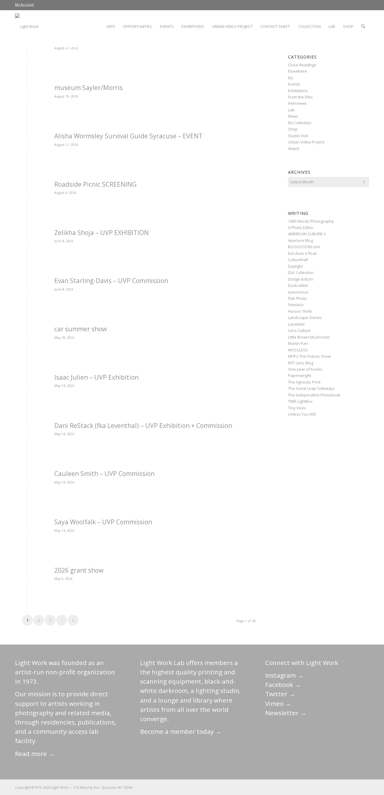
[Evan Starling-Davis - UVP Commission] (27, 291)
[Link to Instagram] (337, 787)
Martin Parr (298, 343)
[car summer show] (27, 339)
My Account (24, 4)
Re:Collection (299, 122)
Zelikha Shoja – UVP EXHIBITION (101, 232)
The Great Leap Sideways (311, 388)
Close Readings (302, 65)
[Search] (363, 26)
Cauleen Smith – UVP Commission (104, 473)
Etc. (291, 77)
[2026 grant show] (27, 580)
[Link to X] (319, 787)
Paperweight (299, 375)
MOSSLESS (298, 350)
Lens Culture (299, 330)
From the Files (300, 97)
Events (294, 84)
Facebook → (283, 684)
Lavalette (296, 324)
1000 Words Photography (311, 221)
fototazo (296, 304)
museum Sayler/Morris (88, 87)
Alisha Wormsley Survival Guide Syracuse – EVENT (128, 136)
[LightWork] (27, 26)
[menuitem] (24, 4)
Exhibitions (298, 90)
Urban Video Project (306, 142)
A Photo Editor (301, 227)
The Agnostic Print (304, 382)
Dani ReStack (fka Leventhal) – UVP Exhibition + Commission (143, 425)
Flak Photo (297, 298)
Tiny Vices (297, 408)
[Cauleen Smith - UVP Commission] (27, 483)
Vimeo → (278, 703)
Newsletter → (285, 713)
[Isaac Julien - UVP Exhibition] (27, 387)
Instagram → (284, 675)
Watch (293, 148)
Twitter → (280, 694)
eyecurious (298, 292)
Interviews (297, 103)
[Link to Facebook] (328, 787)
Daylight (295, 266)
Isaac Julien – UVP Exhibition (96, 377)
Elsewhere (297, 71)
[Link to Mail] (310, 787)
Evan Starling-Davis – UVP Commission (111, 280)
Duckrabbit (298, 285)
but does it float (302, 253)
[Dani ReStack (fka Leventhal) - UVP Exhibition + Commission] (27, 435)
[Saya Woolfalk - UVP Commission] (27, 532)
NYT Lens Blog (300, 363)
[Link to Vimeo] (346, 787)
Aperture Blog (300, 240)
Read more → (35, 753)
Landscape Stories (305, 317)
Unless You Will (302, 414)
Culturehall (298, 259)
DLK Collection (301, 272)
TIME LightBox (300, 401)
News (293, 116)
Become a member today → (180, 731)
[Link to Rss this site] (364, 787)
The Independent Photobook (314, 395)
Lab (291, 110)
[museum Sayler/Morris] (27, 98)
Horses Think (300, 311)
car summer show (80, 329)
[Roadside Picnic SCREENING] (27, 194)
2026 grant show (79, 570)
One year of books (305, 369)
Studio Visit (298, 135)
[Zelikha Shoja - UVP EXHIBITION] (27, 242)
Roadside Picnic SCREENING (95, 184)
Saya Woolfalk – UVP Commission (103, 522)
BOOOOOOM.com (304, 246)
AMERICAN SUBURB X (307, 233)
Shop (293, 129)
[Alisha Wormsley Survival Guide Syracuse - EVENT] (27, 146)
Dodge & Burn (300, 279)
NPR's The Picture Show (309, 356)
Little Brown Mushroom (309, 337)
